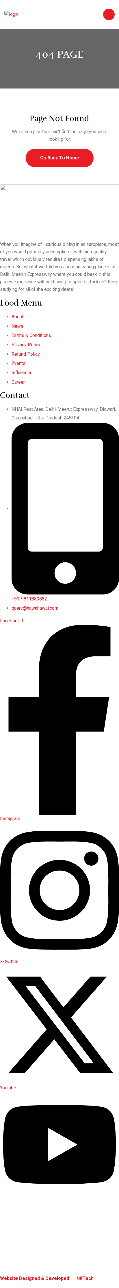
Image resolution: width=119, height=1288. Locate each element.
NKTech (85, 1278)
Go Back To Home (59, 158)
